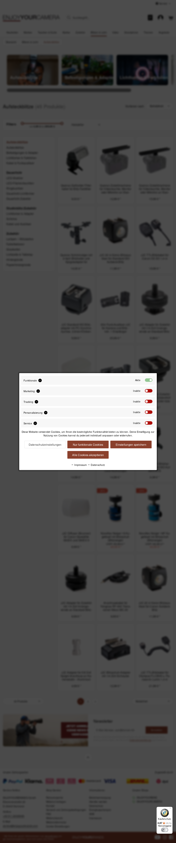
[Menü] (170, 809)
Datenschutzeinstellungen (45, 444)
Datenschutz (97, 464)
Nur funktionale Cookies (88, 444)
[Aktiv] (148, 380)
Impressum (80, 464)
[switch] (164, 830)
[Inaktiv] (148, 390)
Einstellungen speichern (131, 444)
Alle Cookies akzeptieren (88, 455)
